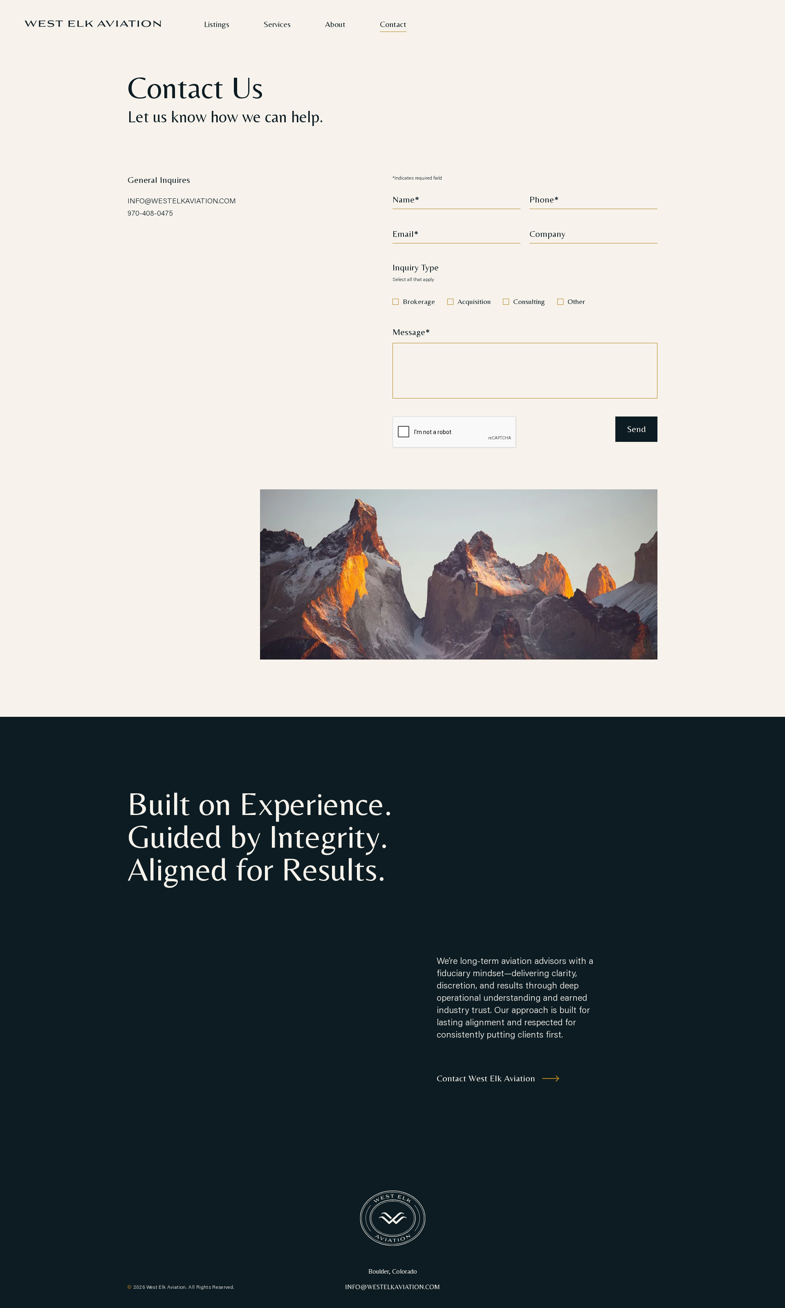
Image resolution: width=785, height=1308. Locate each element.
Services (277, 24)
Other (576, 301)
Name (403, 199)
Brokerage (419, 301)
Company (547, 234)
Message (408, 332)
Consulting (529, 301)
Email (403, 234)
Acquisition (474, 301)
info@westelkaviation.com (182, 200)
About (335, 24)
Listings (216, 24)
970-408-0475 (150, 213)
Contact (393, 24)
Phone (541, 199)
